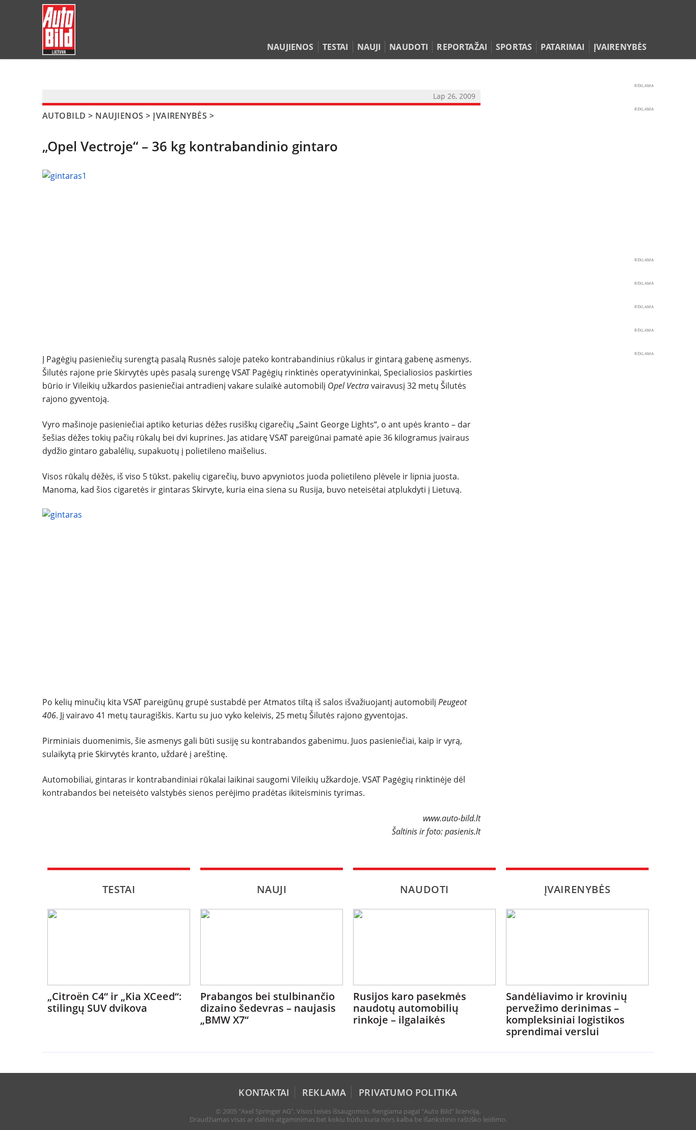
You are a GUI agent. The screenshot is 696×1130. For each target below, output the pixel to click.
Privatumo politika (408, 1092)
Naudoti (408, 46)
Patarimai (562, 46)
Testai (336, 46)
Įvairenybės (620, 46)
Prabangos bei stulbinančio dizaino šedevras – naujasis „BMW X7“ (268, 1008)
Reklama (324, 1092)
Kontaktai (263, 1092)
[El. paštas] (616, 27)
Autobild (64, 115)
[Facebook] (632, 27)
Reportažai (462, 46)
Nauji (369, 46)
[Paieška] (600, 27)
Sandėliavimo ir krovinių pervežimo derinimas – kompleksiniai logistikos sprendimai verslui (566, 1013)
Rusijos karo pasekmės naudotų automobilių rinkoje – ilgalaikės (409, 1008)
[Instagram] (646, 27)
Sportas (514, 46)
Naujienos (290, 46)
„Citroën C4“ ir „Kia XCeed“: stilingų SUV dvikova (114, 1002)
